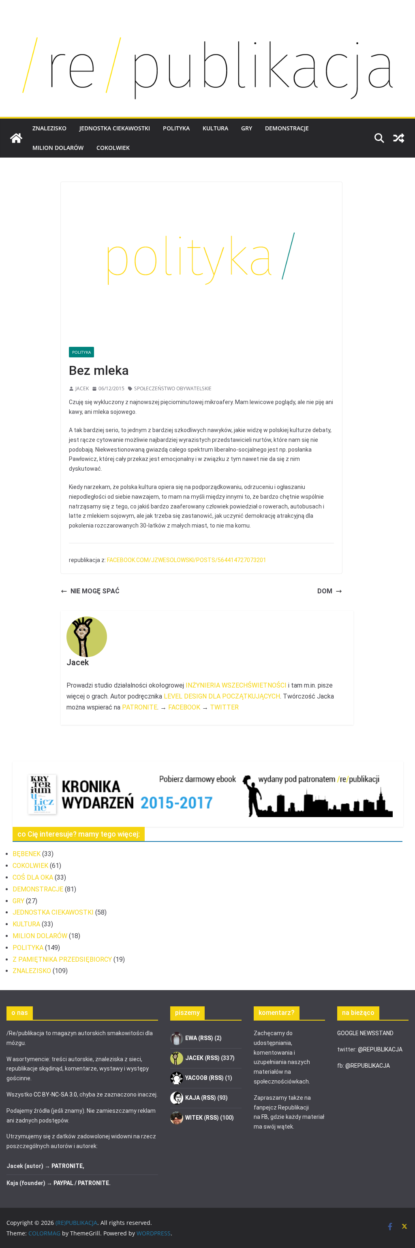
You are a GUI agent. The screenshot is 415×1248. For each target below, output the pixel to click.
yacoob (196, 1078)
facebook (184, 707)
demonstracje (287, 128)
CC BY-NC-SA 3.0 (55, 1094)
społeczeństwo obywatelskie (173, 388)
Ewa (191, 1038)
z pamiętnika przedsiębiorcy (62, 959)
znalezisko (49, 128)
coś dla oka (33, 877)
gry (246, 128)
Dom (324, 591)
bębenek (27, 854)
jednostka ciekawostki (114, 128)
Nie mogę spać (95, 591)
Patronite (139, 707)
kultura (215, 128)
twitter (224, 707)
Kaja (192, 1097)
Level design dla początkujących (222, 696)
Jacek (82, 388)
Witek (194, 1117)
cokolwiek (113, 147)
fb (264, 1117)
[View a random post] (399, 138)
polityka (176, 128)
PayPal (63, 1183)
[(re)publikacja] (207, 25)
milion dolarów (57, 147)
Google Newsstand (365, 1033)
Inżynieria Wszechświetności (236, 685)
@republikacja (380, 1049)
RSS (205, 1038)
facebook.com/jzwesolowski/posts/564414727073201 (186, 560)
